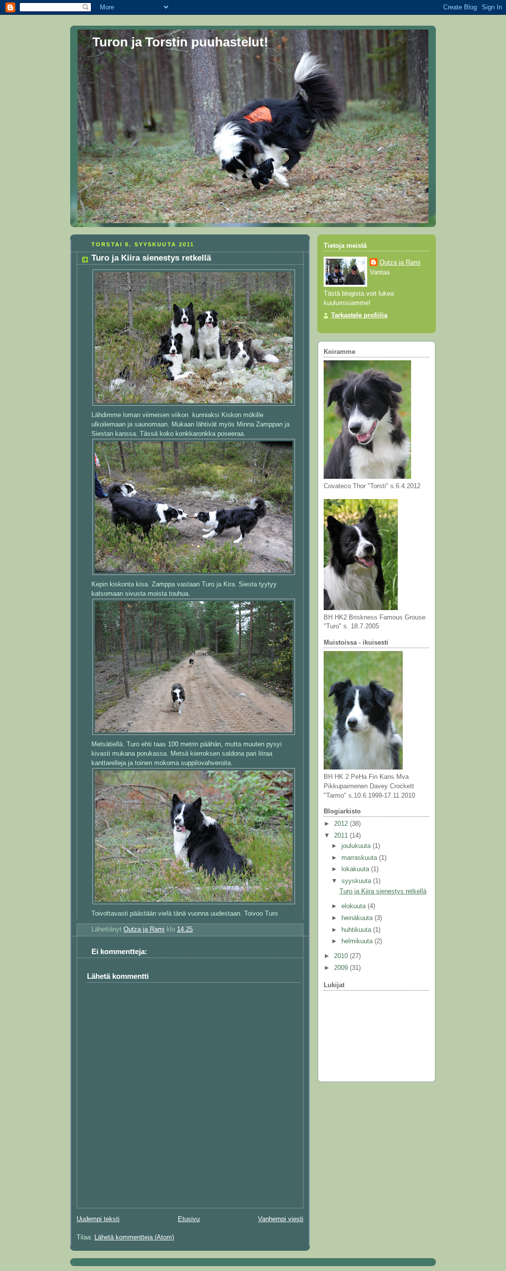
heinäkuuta (358, 918)
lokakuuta (356, 869)
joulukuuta (357, 846)
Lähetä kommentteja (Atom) (134, 1237)
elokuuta (354, 906)
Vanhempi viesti (280, 1219)
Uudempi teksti (98, 1219)
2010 (342, 956)
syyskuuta (357, 881)
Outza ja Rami (400, 262)
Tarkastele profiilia (359, 315)
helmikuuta (358, 941)
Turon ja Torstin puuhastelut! (180, 42)
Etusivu (189, 1219)
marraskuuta (360, 857)
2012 (342, 823)
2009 (342, 967)
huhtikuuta (357, 929)
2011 (342, 835)
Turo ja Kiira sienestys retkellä (382, 891)
